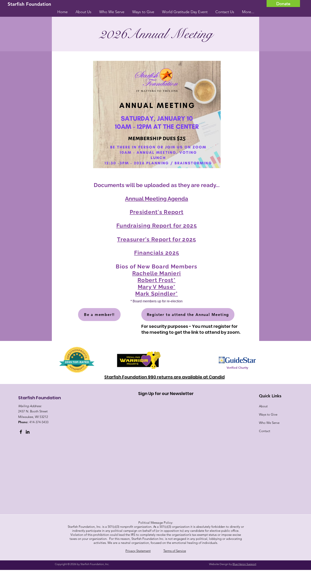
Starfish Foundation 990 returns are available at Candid (164, 377)
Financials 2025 (156, 253)
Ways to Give (268, 414)
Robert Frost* (157, 280)
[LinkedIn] (27, 431)
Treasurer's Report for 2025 (156, 239)
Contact (264, 431)
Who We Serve (269, 423)
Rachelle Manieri (156, 273)
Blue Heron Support (244, 564)
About (263, 406)
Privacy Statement (138, 551)
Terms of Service (174, 551)
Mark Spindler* (156, 293)
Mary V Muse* (157, 287)
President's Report (156, 212)
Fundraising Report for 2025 (156, 225)
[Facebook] (20, 431)
